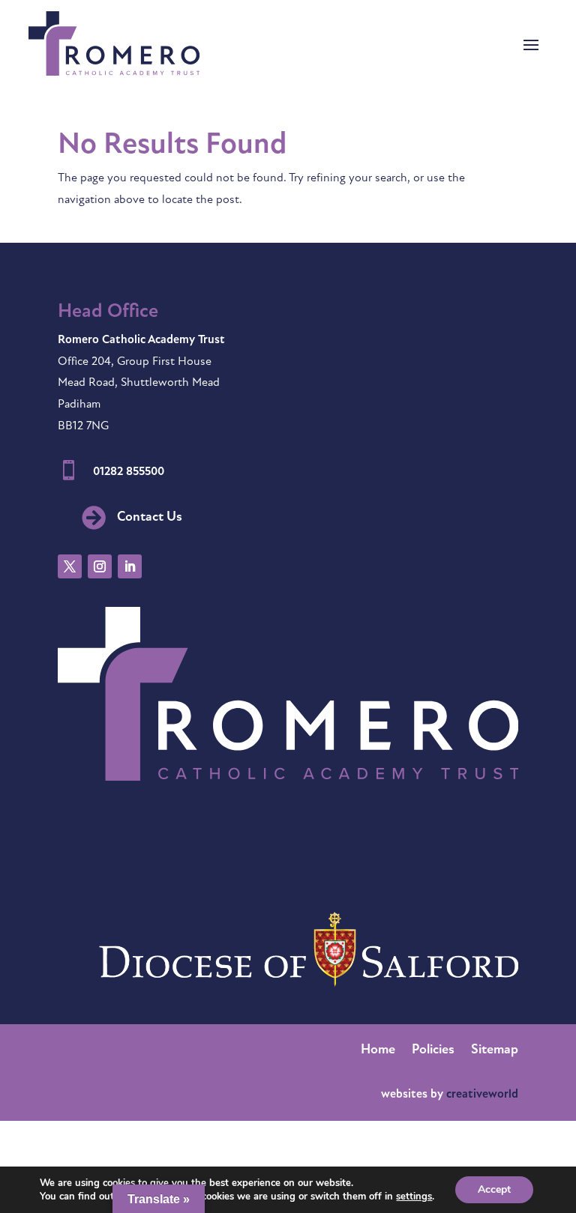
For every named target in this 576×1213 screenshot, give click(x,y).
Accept (494, 1189)
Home (378, 1051)
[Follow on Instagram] (100, 566)
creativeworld (482, 1095)
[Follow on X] (70, 566)
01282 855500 (128, 472)
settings (414, 1196)
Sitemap (494, 1051)
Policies (433, 1051)
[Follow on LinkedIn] (130, 566)
